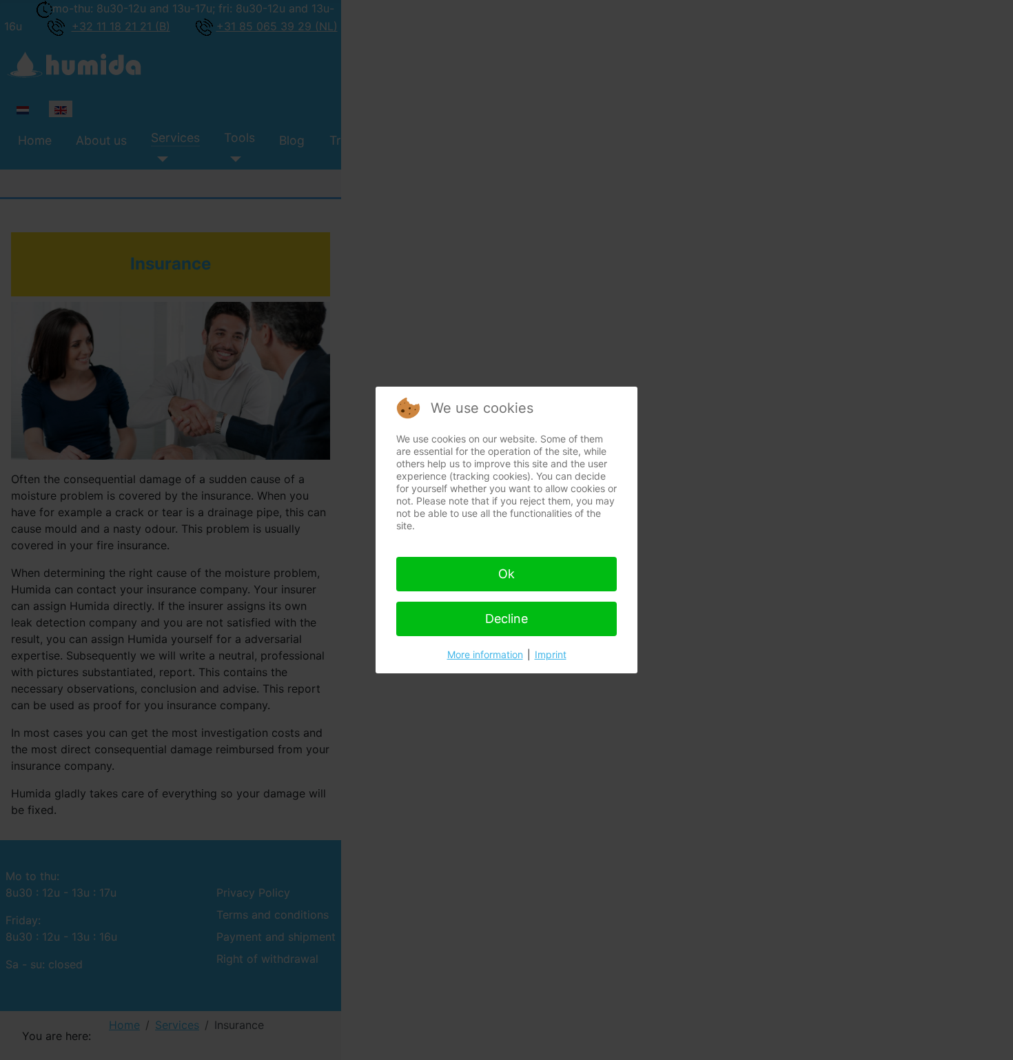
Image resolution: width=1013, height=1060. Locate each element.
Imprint (550, 654)
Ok (506, 574)
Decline (506, 618)
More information (485, 654)
